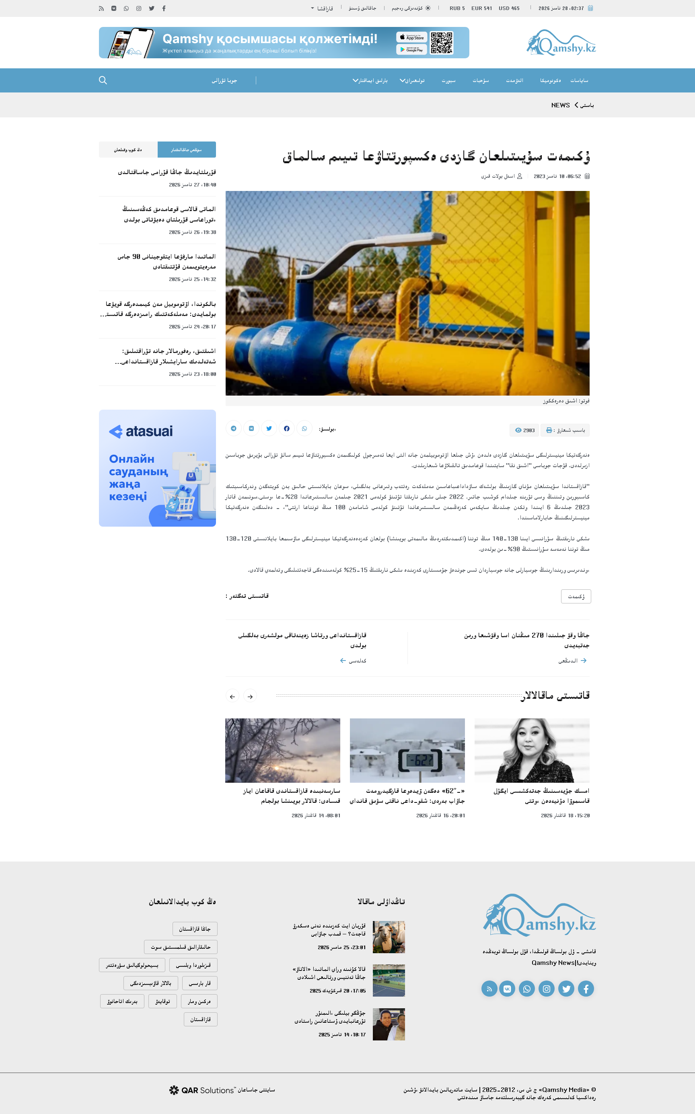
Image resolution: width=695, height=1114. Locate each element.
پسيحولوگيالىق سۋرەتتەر (132, 965)
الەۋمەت (514, 80)
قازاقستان (201, 1019)
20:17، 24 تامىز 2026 (192, 326)
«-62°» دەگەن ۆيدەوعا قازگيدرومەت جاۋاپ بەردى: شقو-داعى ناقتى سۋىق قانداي (407, 796)
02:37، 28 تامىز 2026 (561, 8)
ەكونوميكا (550, 80)
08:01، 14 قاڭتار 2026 (316, 815)
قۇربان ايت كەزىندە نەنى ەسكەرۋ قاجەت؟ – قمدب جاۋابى (329, 929)
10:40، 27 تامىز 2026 (192, 184)
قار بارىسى (200, 983)
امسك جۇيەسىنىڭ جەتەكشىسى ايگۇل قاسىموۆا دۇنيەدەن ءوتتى (541, 796)
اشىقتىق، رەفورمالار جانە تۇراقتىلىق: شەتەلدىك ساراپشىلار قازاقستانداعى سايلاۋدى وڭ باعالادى (168, 356)
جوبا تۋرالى (224, 80)
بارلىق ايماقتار (373, 80)
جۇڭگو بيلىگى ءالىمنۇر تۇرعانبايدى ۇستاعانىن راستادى (330, 1016)
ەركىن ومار (199, 1001)
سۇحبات (481, 80)
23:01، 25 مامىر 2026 (342, 947)
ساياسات (579, 80)
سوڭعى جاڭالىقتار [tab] (186, 150)
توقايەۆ (162, 1001)
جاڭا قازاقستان (195, 928)
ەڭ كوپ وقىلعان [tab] (128, 150)
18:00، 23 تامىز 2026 (192, 374)
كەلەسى (357, 660)
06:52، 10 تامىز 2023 (558, 176)
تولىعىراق (415, 80)
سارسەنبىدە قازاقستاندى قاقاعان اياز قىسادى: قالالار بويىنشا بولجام (292, 796)
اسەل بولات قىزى (498, 176)
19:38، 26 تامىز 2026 (192, 232)
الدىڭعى (568, 660)
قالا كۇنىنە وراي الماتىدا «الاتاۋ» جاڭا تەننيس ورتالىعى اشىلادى (329, 973)
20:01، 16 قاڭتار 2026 (440, 815)
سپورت (449, 80)
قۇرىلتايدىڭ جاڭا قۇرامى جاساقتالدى (167, 172)
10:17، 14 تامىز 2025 (342, 1034)
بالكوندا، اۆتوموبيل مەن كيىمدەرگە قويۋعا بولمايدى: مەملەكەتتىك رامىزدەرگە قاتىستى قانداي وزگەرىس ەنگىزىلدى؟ (159, 309)
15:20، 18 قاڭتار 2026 (565, 815)
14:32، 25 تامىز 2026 (192, 279)
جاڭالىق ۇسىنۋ (362, 8)
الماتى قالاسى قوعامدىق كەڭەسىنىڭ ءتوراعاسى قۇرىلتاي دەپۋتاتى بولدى (169, 214)
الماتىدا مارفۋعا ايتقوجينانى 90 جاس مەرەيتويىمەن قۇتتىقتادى (166, 261)
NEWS (560, 105)
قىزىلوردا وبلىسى (193, 965)
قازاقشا (324, 8)
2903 (528, 430)
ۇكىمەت (576, 596)
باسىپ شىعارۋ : (568, 430)
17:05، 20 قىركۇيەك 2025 (338, 990)
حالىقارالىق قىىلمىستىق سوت (181, 947)
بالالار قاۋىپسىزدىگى (150, 983)
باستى (587, 105)
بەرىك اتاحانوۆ (122, 1001)
